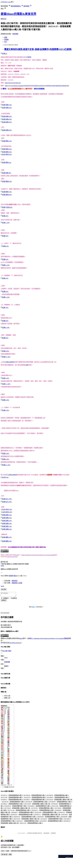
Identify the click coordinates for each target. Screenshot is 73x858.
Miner (2, 565)
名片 (5, 41)
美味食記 (14, 580)
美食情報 (15, 34)
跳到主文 (3, 19)
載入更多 (3, 589)
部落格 (6, 39)
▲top (2, 586)
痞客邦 (11, 575)
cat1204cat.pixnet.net (15, 642)
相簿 (5, 37)
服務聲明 (53, 833)
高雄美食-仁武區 (17, 583)
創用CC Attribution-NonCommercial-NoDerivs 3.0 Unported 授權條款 (48, 638)
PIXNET (23, 833)
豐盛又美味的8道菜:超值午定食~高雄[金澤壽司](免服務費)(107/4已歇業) (38, 49)
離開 (10, 854)
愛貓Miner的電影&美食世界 (18, 13)
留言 (15, 575)
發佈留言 (3, 600)
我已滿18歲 (4, 854)
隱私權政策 (46, 833)
